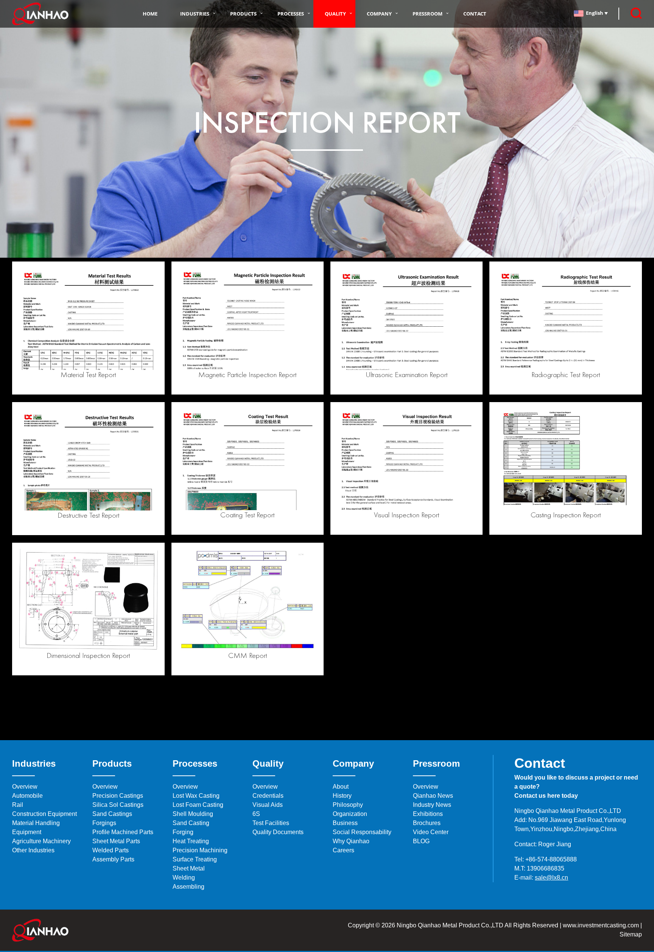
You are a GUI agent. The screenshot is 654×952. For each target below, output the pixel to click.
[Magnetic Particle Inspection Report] (247, 317)
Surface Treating (195, 859)
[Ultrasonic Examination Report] (406, 317)
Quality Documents (278, 832)
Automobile (27, 795)
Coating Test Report (247, 515)
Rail (17, 805)
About (341, 786)
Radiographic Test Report (565, 374)
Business (345, 823)
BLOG (421, 841)
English (595, 12)
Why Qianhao (351, 841)
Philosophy (348, 805)
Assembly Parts (113, 859)
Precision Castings (117, 795)
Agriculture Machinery (41, 841)
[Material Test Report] (88, 317)
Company (379, 13)
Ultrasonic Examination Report (406, 374)
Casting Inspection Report (566, 515)
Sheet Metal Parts (116, 841)
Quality (335, 13)
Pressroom (427, 13)
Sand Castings (112, 814)
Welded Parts (110, 850)
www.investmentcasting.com (601, 925)
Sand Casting (191, 823)
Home (150, 13)
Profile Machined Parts (122, 832)
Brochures (427, 823)
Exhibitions (428, 814)
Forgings (104, 823)
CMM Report (247, 655)
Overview (24, 786)
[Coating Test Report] (247, 458)
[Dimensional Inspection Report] (88, 598)
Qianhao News (433, 795)
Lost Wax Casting (196, 795)
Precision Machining (200, 850)
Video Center (430, 832)
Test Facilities (270, 823)
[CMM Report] (247, 598)
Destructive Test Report (88, 515)
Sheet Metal (189, 868)
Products (243, 13)
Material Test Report (88, 374)
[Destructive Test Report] (88, 458)
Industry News (432, 805)
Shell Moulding (193, 814)
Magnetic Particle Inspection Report (247, 374)
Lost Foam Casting (198, 805)
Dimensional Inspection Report (88, 655)
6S (256, 814)
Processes (290, 13)
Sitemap (631, 934)
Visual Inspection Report (406, 515)
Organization (350, 814)
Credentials (267, 795)
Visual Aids (267, 805)
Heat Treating (191, 841)
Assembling (188, 886)
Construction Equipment (44, 814)
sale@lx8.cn (551, 877)
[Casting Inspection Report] (565, 458)
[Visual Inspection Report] (406, 458)
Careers (343, 850)
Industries (194, 13)
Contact (474, 13)
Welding (184, 877)
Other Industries (33, 850)
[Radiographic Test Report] (565, 317)
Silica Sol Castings (117, 805)
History (342, 795)
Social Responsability (362, 832)
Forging (183, 832)
